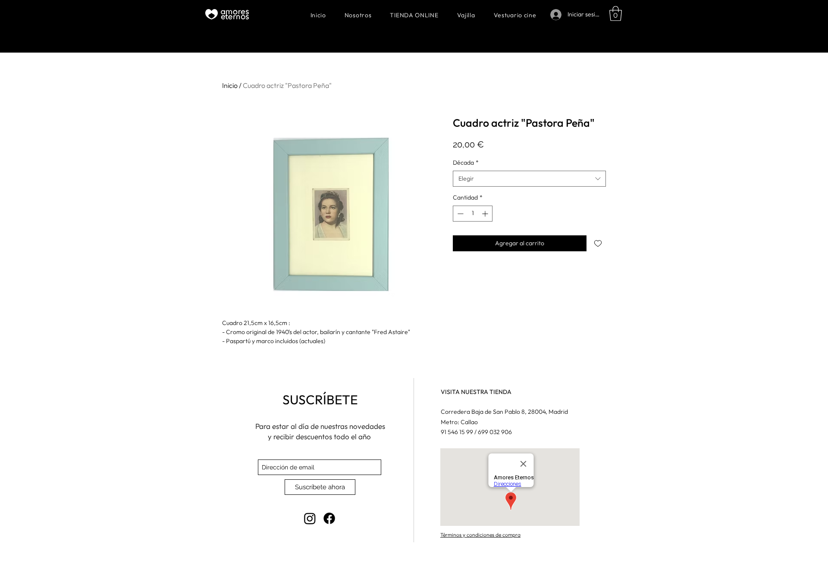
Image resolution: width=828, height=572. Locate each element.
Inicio (230, 85)
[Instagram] (309, 518)
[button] (615, 13)
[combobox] (529, 179)
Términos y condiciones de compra (480, 534)
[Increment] (485, 213)
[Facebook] (329, 518)
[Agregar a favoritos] (598, 243)
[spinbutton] (472, 213)
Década (466, 162)
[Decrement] (459, 213)
